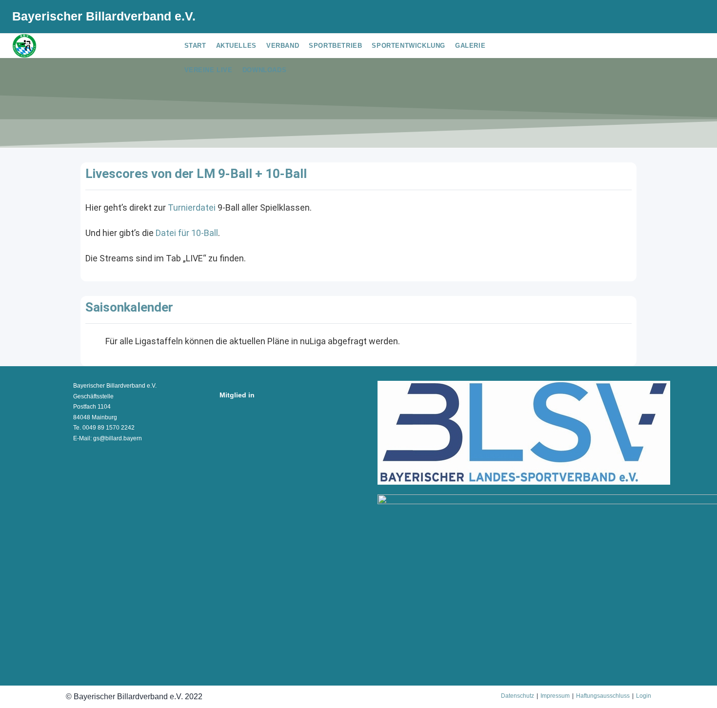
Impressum (555, 695)
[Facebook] (661, 18)
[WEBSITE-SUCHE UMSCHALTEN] (298, 70)
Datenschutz (517, 695)
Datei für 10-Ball (187, 233)
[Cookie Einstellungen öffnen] (21, 695)
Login (643, 695)
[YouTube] (691, 18)
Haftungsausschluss (603, 695)
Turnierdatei (192, 207)
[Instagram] (677, 18)
